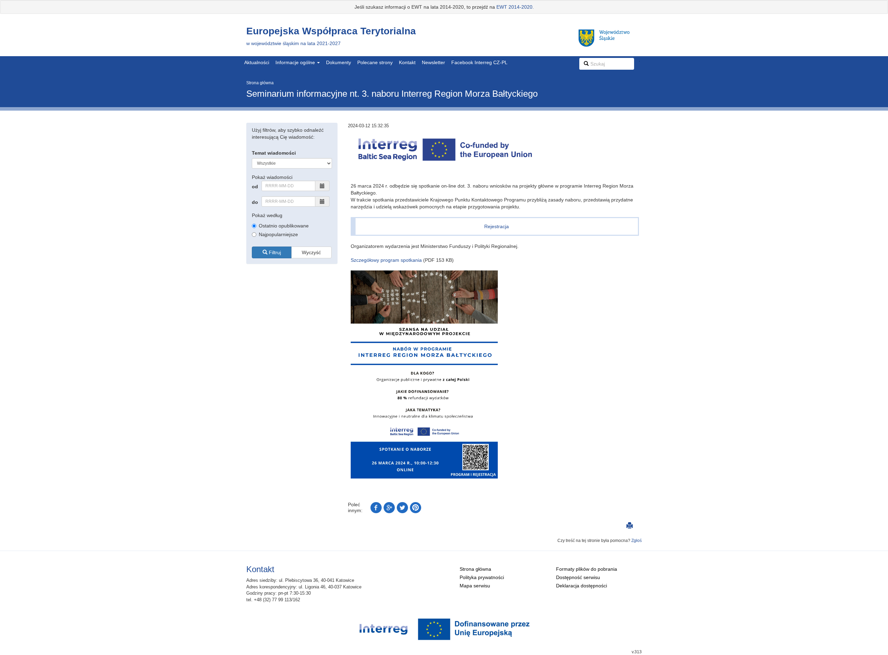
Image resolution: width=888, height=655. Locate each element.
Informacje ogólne (295, 62)
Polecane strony (375, 62)
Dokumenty (338, 62)
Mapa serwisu (475, 585)
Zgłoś (636, 540)
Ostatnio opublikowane (284, 226)
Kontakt (407, 62)
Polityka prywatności (482, 577)
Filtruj (274, 252)
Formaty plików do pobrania (586, 569)
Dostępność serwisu (578, 577)
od (255, 186)
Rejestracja (496, 226)
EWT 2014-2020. (515, 7)
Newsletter (433, 62)
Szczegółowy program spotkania (386, 260)
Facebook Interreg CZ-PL (479, 62)
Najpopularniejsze (278, 234)
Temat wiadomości (274, 153)
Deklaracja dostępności (581, 585)
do (255, 202)
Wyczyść (311, 252)
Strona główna (260, 82)
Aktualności (256, 62)
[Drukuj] (629, 526)
